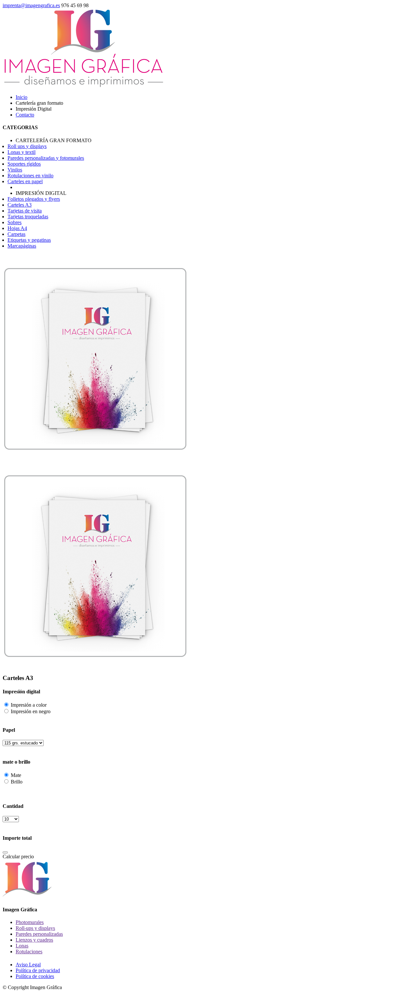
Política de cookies (35, 976)
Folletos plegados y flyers (33, 199)
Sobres (14, 222)
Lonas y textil (21, 152)
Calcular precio (18, 856)
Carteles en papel (25, 181)
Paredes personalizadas (39, 934)
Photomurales (30, 922)
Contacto (25, 114)
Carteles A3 (19, 205)
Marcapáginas (21, 246)
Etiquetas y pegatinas (29, 240)
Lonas (22, 945)
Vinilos (14, 169)
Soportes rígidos (24, 164)
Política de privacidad (38, 970)
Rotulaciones (29, 951)
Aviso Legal (28, 964)
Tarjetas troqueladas (27, 216)
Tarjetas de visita (24, 210)
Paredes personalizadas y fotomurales (45, 158)
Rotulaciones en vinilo (30, 175)
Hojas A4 (17, 228)
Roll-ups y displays (35, 928)
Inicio (21, 97)
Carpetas (16, 234)
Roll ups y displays (27, 146)
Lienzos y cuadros (34, 940)
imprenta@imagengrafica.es (31, 5)
